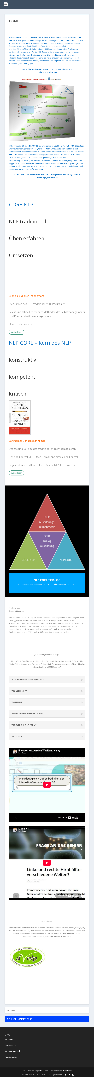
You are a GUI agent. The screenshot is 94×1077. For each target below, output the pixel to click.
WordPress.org (11, 1057)
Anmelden (9, 1039)
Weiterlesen (16, 332)
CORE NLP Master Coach (30, 1074)
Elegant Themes (41, 1071)
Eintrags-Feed (11, 1045)
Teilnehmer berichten (24, 287)
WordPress (67, 1071)
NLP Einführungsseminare (52, 1074)
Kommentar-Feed (12, 1051)
